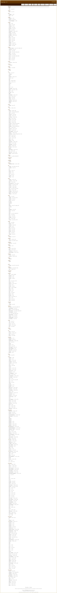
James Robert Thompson (12, 473)
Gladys (10, 452)
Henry (10, 334)
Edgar (10, 118)
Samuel (10, 172)
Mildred (10, 560)
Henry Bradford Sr (11, 456)
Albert (10, 302)
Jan (9, 169)
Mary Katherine (11, 556)
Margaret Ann (11, 527)
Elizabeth (10, 18)
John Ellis (10, 503)
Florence (10, 332)
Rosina (10, 271)
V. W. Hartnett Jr (26, 590)
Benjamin (10, 275)
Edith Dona (10, 408)
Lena (9, 509)
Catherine (10, 224)
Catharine (10, 74)
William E (10, 258)
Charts (29, 4)
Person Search (47, 4)
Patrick (10, 70)
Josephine (10, 14)
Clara (9, 397)
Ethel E (10, 122)
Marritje (10, 161)
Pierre (9, 11)
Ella (9, 430)
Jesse (9, 279)
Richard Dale (11, 149)
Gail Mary (10, 256)
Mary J (10, 58)
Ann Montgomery (11, 373)
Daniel (10, 309)
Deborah (10, 276)
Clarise (10, 400)
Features (26, 4)
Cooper (10, 50)
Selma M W (10, 243)
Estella (10, 438)
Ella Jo (10, 431)
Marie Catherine (11, 348)
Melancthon (10, 144)
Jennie (10, 483)
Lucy (9, 514)
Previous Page (51, 4)
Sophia (10, 97)
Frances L (10, 449)
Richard (10, 148)
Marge (10, 325)
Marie (9, 211)
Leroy (9, 136)
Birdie (9, 249)
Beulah (10, 245)
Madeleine (10, 209)
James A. (10, 465)
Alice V (10, 364)
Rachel (11, 146)
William (10, 45)
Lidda (9, 288)
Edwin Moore (11, 416)
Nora (9, 577)
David (9, 75)
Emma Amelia (11, 436)
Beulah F (10, 386)
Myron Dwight (11, 563)
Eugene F (10, 440)
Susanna (10, 175)
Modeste (10, 351)
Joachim (10, 265)
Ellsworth (10, 433)
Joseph (10, 40)
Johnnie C (10, 132)
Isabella (10, 105)
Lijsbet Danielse (11, 314)
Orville (10, 582)
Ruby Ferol (10, 152)
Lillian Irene (10, 511)
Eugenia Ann (10, 442)
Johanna (10, 486)
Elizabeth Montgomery (12, 427)
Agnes (9, 196)
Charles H (10, 49)
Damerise (10, 28)
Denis (9, 227)
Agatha (10, 358)
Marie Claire (10, 349)
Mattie (10, 559)
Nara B (10, 570)
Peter (9, 326)
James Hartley (11, 470)
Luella (10, 517)
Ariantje (10, 304)
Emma (10, 435)
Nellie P (10, 145)
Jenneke (10, 482)
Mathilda (10, 42)
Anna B (10, 111)
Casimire (10, 198)
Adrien (11, 306)
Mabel (10, 139)
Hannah (10, 124)
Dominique (10, 202)
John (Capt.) (10, 498)
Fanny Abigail (11, 444)
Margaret (10, 520)
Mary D (10, 553)
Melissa (10, 89)
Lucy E (10, 137)
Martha (10, 231)
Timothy (10, 234)
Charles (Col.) (11, 392)
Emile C (10, 53)
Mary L (10, 557)
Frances (10, 448)
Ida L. (9, 127)
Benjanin (10, 339)
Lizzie (9, 512)
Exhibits (39, 4)
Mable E (10, 140)
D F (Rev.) (10, 201)
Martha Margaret (11, 539)
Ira (9, 461)
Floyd (9, 447)
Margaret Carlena (11, 529)
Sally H (10, 261)
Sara (9, 174)
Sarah (9, 59)
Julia (9, 507)
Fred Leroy (11, 451)
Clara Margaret (11, 399)
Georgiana (10, 33)
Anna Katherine (11, 375)
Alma (9, 23)
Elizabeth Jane (12, 426)
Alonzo (10, 365)
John (9, 7)
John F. (10, 130)
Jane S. (10, 479)
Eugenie (10, 32)
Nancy (10, 564)
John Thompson (11, 504)
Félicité (10, 205)
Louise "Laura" (11, 513)
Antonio (10, 179)
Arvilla (10, 383)
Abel (9, 274)
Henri (9, 36)
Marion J (10, 534)
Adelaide (10, 357)
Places (32, 4)
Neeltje (10, 171)
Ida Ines (10, 459)
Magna (10, 210)
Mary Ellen (10, 88)
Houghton (10, 126)
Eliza (9, 417)
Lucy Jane (10, 62)
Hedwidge (10, 35)
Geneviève (10, 206)
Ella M (10, 120)
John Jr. (10, 282)
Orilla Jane (10, 579)
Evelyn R (10, 185)
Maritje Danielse (11, 317)
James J (10, 55)
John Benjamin (11, 501)
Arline (10, 113)
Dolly (9, 182)
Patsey (10, 585)
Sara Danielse (11, 318)
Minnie (10, 561)
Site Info (35, 4)
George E (10, 19)
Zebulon (10, 102)
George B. (10, 123)
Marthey (10, 540)
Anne (9, 322)
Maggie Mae (10, 141)
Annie (9, 382)
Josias (9, 287)
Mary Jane (10, 555)
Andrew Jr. (10, 371)
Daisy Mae (10, 403)
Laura (10, 135)
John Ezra (10, 128)
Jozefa (10, 15)
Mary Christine (11, 552)
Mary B (10, 551)
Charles (10, 27)
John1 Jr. (10, 283)
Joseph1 (10, 286)
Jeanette (10, 481)
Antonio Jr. (10, 180)
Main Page (23, 4)
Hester (10, 156)
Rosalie (10, 352)
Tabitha (10, 98)
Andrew (10, 366)
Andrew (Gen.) (11, 370)
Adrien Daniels (11, 308)
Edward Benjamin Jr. (12, 414)
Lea (9, 313)
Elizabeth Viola (11, 340)
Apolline (10, 197)
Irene (9, 188)
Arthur (10, 24)
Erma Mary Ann (11, 183)
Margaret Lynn (11, 531)
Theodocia (10, 100)
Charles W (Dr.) (11, 396)
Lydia (9, 81)
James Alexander (11, 468)
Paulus (10, 158)
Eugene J (10, 184)
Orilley (10, 581)
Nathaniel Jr (10, 574)
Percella (10, 92)
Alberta (10, 110)
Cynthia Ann (10, 250)
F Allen (10, 254)
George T (10, 187)
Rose (9, 218)
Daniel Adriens (11, 310)
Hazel (9, 453)
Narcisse (10, 44)
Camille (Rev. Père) (11, 163)
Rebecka (10, 295)
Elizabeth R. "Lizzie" (12, 429)
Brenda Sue (10, 388)
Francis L (10, 54)
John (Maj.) (10, 500)
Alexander (10, 361)
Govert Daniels (11, 312)
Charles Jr (10, 395)
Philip (9, 93)
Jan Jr (10, 170)
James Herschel (11, 472)
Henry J (10, 335)
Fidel (9, 204)
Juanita (10, 192)
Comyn (10, 401)
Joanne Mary (11, 485)
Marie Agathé (11, 347)
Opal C (10, 578)
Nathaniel (10, 572)
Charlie (10, 115)
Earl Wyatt (10, 117)
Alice (9, 72)
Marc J (10, 345)
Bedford (10, 223)
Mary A (10, 67)
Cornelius (10, 167)
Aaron (10, 248)
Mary (9, 9)
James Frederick (11, 469)
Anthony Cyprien (11, 48)
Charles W (10, 114)
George (10, 323)
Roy (9, 150)
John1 (9, 505)
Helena (10, 455)
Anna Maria (10, 377)
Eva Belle (10, 443)
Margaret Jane (11, 530)
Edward (10, 119)
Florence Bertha (11, 252)
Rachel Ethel (10, 94)
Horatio (10, 457)
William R (10, 101)
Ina (9, 460)
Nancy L (10, 568)
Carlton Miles (11, 390)
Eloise (9, 29)
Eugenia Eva (10, 31)
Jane (9, 208)
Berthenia (10, 267)
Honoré (10, 37)
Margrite (10, 236)
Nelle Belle (11, 576)
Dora (9, 405)
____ (9, 262)
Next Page (55, 4)
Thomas (10, 219)
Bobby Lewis (10, 387)
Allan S (10, 239)
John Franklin (11, 131)
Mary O (10, 143)
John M (10, 189)
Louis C (10, 57)
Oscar (9, 583)
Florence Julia (11, 446)
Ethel (10, 439)
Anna (9, 374)
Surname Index (42, 4)
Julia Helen (10, 133)
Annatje (10, 166)
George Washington (11, 20)
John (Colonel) (11, 499)
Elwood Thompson (11, 434)
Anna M (10, 240)
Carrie (10, 391)
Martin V (10, 83)
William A (10, 193)
